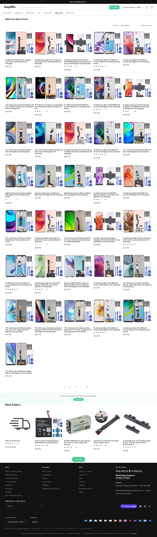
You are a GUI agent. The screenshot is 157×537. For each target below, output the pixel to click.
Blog (80, 478)
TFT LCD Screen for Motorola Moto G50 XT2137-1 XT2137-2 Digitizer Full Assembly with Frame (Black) (78, 329)
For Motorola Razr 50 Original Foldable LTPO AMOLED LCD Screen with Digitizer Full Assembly (107, 240)
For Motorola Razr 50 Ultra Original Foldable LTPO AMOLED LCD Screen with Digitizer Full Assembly (136, 106)
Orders (44, 478)
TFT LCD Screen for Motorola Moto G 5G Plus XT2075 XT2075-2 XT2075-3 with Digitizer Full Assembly (48, 329)
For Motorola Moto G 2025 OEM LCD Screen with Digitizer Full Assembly (107, 106)
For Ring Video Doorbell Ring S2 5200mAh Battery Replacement (47, 441)
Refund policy (36, 528)
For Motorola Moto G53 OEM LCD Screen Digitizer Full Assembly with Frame (18, 285)
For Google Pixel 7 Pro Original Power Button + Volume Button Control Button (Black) (137, 442)
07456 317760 (123, 478)
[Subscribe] (41, 506)
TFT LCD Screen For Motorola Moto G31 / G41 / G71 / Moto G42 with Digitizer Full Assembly (18, 329)
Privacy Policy (10, 482)
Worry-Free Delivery (12, 441)
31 (87, 387)
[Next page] (93, 386)
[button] (152, 7)
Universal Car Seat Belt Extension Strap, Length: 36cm (106, 441)
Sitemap (8, 492)
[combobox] (65, 7)
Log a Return (47, 482)
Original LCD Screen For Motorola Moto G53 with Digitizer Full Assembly (49, 194)
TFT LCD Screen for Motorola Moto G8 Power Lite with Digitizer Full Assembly (49, 151)
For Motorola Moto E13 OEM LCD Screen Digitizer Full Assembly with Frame (136, 329)
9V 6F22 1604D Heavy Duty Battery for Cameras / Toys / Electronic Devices (77, 442)
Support (82, 485)
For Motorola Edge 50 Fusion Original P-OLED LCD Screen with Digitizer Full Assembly (78, 151)
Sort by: (116, 25)
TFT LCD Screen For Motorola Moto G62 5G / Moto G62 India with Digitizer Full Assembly (137, 285)
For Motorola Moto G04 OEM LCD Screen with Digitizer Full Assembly (136, 194)
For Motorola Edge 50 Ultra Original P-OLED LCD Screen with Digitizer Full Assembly (137, 240)
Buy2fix (13, 528)
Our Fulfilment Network (14, 495)
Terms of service (59, 528)
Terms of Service (11, 478)
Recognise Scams (85, 489)
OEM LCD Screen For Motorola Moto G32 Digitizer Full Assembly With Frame (18, 195)
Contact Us (83, 475)
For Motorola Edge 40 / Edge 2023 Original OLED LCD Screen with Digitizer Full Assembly (47, 285)
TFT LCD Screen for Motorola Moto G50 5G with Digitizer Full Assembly (18, 372)
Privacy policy (47, 528)
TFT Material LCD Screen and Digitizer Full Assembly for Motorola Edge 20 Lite (49, 106)
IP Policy (134, 533)
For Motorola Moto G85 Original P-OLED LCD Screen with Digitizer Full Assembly (48, 240)
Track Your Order (85, 471)
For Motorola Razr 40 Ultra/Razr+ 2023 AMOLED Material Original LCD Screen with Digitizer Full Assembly (77, 61)
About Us (8, 485)
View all (78, 459)
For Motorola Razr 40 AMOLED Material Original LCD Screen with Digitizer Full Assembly (106, 195)
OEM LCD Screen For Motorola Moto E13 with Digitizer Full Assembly (77, 194)
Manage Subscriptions (50, 489)
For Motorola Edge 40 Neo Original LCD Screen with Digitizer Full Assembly (18, 61)
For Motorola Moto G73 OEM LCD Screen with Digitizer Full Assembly (107, 329)
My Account (46, 471)
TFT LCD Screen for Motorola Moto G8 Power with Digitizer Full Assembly (137, 151)
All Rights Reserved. (23, 528)
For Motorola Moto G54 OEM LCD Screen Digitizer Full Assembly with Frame (77, 106)
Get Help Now (78, 399)
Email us (138, 471)
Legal (81, 492)
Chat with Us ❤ (123, 471)
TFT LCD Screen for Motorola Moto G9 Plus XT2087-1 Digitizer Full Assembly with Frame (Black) (19, 106)
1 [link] (64, 387)
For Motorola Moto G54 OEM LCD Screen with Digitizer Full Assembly (107, 151)
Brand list (8, 489)
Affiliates (45, 485)
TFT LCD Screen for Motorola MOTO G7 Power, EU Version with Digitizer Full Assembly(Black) (77, 240)
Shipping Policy (11, 475)
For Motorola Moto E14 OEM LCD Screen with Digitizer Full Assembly (136, 61)
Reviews (82, 482)
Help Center (46, 475)
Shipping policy (72, 528)
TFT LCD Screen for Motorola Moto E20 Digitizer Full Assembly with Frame (18, 240)
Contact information (85, 528)
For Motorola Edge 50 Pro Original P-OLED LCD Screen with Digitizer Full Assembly (48, 61)
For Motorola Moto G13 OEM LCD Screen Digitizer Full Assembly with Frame (107, 61)
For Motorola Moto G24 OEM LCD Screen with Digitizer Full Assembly (107, 284)
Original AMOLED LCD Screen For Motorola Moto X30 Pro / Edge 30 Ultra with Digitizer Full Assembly (76, 285)
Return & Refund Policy (14, 471)
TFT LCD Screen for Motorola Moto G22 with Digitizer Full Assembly (18, 151)
